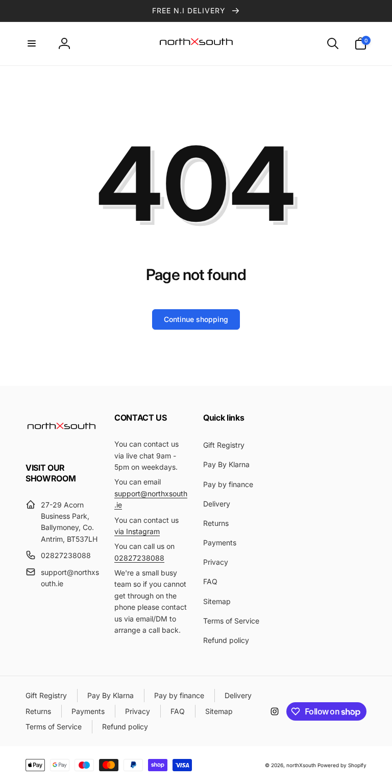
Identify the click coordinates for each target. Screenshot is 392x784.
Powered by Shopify (341, 765)
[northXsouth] (61, 440)
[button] (31, 43)
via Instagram (137, 531)
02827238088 (139, 558)
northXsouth (301, 765)
